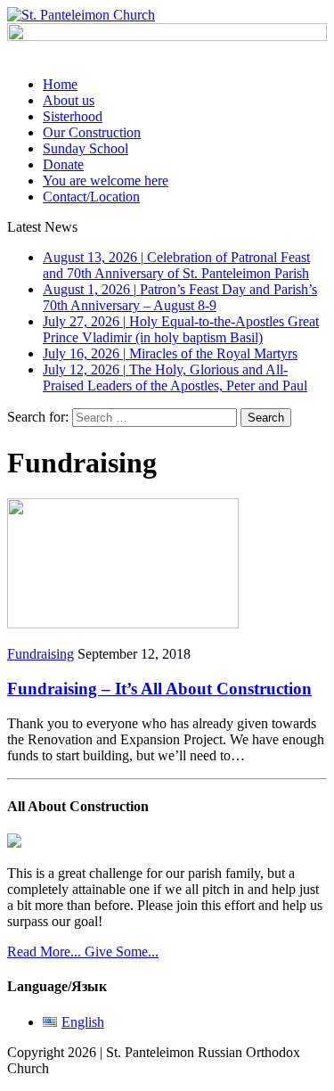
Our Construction (92, 132)
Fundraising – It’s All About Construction (159, 688)
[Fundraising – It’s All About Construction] (123, 623)
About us (68, 100)
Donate (63, 164)
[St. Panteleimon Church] (167, 15)
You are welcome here (105, 180)
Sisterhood (72, 116)
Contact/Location (91, 196)
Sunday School (85, 148)
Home (60, 84)
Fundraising (40, 653)
